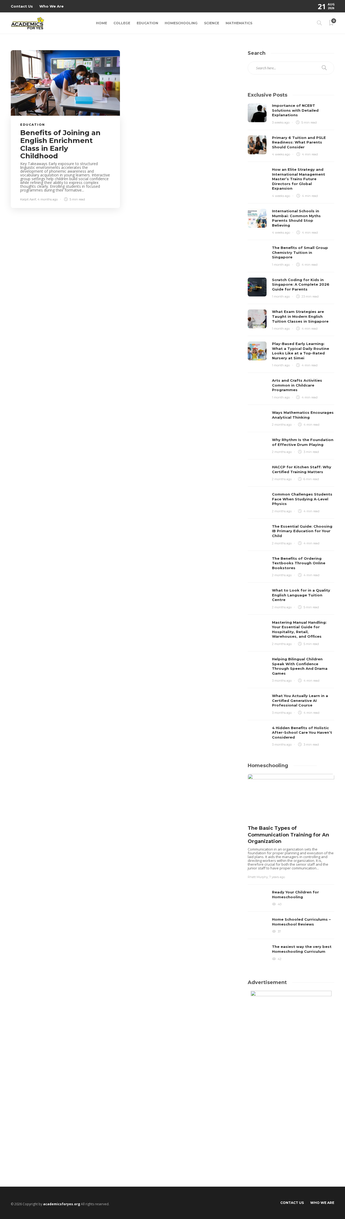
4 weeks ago (281, 154)
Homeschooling (181, 23)
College (121, 23)
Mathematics (239, 23)
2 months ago (282, 424)
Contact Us (22, 6)
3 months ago (282, 680)
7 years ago (277, 877)
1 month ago (281, 265)
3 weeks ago (280, 122)
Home (101, 23)
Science (211, 23)
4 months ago (47, 199)
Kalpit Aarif (28, 199)
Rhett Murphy (258, 877)
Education (147, 23)
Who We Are (51, 6)
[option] (291, 868)
